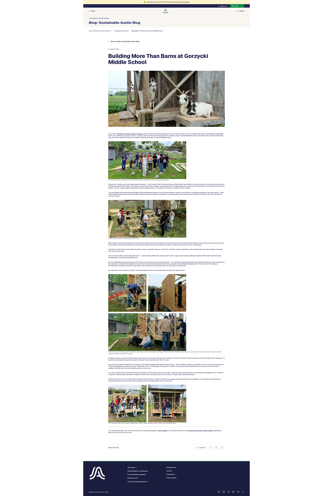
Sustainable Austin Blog (121, 31)
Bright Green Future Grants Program (130, 134)
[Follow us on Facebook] (219, 492)
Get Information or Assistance (137, 471)
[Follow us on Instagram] (224, 492)
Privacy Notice (171, 478)
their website (162, 431)
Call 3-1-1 (224, 6)
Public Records (132, 478)
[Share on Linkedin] (222, 447)
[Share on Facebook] (216, 447)
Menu (93, 11)
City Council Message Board (137, 481)
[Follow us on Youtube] (238, 492)
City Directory (171, 467)
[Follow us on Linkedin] (233, 492)
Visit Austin (131, 467)
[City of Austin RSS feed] (243, 492)
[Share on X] (210, 447)
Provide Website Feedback (136, 474)
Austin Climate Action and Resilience (99, 18)
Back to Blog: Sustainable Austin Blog (125, 41)
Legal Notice (170, 474)
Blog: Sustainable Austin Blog (114, 22)
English (236, 6)
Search (241, 11)
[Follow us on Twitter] (229, 492)
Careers (169, 471)
